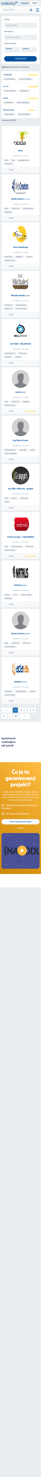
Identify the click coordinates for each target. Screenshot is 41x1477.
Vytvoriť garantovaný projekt (20, 822)
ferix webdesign (20, 247)
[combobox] (20, 25)
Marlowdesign (8, 110)
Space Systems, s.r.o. (20, 634)
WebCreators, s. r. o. (20, 199)
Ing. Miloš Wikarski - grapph (20, 489)
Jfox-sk (5, 86)
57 (16, 716)
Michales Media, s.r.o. (20, 296)
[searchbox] (20, 25)
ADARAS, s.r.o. (20, 682)
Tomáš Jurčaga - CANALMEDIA (20, 537)
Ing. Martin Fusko (20, 441)
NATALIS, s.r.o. (20, 585)
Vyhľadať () (20, 59)
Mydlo (5, 98)
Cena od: (9, 48)
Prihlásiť (34, 3)
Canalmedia (7, 75)
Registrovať (25, 3)
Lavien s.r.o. (20, 392)
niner (20, 151)
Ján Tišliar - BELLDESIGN (20, 344)
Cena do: (26, 48)
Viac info (20, 828)
